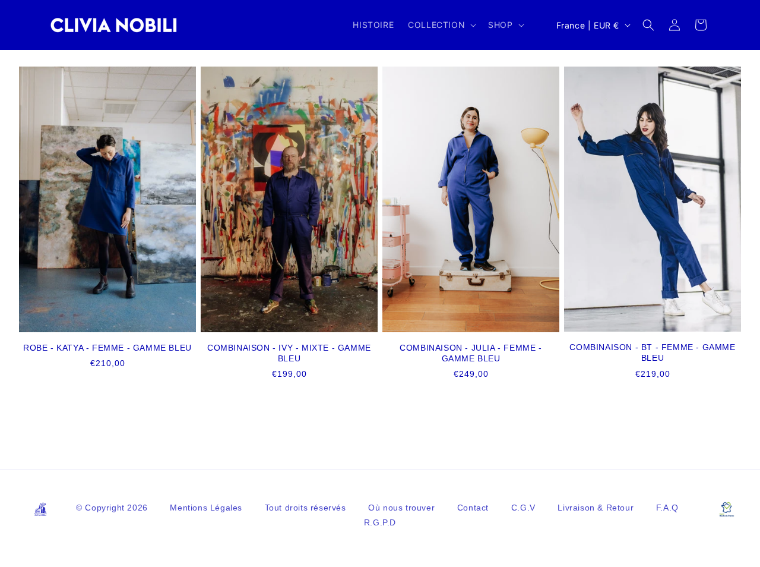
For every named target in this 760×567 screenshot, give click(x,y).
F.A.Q (667, 507)
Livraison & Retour (597, 507)
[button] (441, 24)
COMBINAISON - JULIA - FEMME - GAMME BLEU (471, 353)
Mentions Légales (207, 507)
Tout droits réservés (307, 507)
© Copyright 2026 (113, 507)
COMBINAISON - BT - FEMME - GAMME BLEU (652, 352)
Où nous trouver (403, 507)
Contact (474, 507)
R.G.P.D (380, 522)
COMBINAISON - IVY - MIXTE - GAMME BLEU (289, 353)
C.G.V (525, 507)
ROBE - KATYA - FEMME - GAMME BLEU (107, 347)
